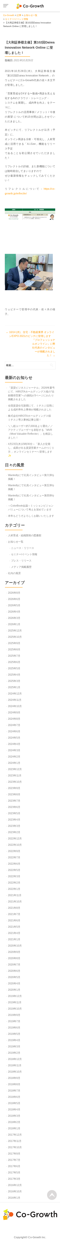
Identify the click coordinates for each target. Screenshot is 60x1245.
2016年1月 (14, 1197)
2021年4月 (14, 933)
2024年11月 (14, 700)
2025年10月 (15, 637)
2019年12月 (15, 996)
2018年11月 (14, 1065)
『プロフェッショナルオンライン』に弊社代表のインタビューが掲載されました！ (43, 348)
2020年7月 (14, 964)
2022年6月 (14, 863)
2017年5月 (14, 1172)
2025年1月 (14, 687)
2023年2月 (14, 832)
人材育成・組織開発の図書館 (24, 535)
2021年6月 (14, 920)
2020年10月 (15, 945)
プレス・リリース (21, 560)
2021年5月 (14, 926)
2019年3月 (14, 1046)
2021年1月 (14, 939)
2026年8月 (14, 592)
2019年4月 (14, 1040)
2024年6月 (14, 731)
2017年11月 (14, 1141)
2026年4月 (14, 611)
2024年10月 (15, 706)
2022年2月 (14, 882)
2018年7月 (14, 1090)
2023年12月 (15, 769)
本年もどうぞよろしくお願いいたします (31, 515)
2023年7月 (14, 800)
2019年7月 (14, 1021)
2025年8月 (14, 649)
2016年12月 (15, 1185)
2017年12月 (15, 1134)
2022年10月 (15, 844)
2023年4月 (14, 819)
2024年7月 (14, 725)
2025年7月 (14, 655)
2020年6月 (14, 971)
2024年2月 (14, 756)
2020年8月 (14, 958)
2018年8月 (14, 1084)
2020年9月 (14, 952)
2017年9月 (14, 1153)
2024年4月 (14, 744)
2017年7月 (14, 1160)
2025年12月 (15, 630)
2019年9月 (14, 1015)
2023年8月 (14, 794)
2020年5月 (14, 977)
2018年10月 (15, 1071)
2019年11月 (14, 1002)
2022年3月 (14, 876)
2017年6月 (14, 1166)
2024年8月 (14, 718)
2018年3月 (14, 1115)
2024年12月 (15, 693)
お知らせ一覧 (15, 541)
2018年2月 (14, 1122)
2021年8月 (14, 907)
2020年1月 (14, 989)
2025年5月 (14, 668)
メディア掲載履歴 (21, 567)
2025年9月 (14, 643)
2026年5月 (14, 605)
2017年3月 (14, 1178)
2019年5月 (14, 1034)
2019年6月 (14, 1027)
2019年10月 (15, 1008)
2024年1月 (14, 763)
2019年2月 (14, 1052)
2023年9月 (14, 788)
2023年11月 (14, 775)
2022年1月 (14, 889)
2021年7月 (14, 914)
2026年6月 (14, 599)
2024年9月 (14, 712)
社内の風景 (14, 573)
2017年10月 (15, 1147)
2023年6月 (14, 807)
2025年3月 (14, 681)
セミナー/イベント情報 (24, 554)
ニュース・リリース (22, 548)
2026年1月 (14, 624)
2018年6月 (14, 1097)
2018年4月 (14, 1109)
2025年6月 (14, 662)
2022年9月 (14, 851)
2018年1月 (14, 1128)
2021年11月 (14, 895)
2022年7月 (14, 857)
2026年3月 (14, 618)
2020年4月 (14, 983)
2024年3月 (14, 750)
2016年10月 (15, 1191)
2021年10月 (15, 901)
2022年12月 (15, 838)
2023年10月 (15, 781)
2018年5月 (14, 1103)
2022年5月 (14, 870)
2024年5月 (14, 737)
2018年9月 (14, 1078)
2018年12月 (15, 1059)
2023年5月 (14, 813)
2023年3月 (14, 826)
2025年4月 (14, 674)
